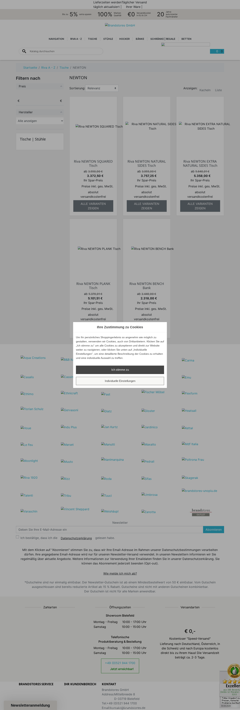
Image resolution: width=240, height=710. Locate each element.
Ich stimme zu (120, 369)
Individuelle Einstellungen (120, 380)
